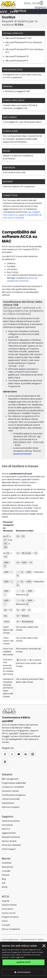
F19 (5, 547)
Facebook (5, 754)
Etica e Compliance (11, 929)
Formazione (7, 825)
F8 (8, 553)
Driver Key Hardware (11, 845)
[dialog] (23, 960)
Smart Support (9, 849)
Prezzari (5, 875)
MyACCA (6, 829)
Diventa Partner (9, 905)
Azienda (5, 901)
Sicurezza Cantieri (10, 791)
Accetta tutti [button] (23, 962)
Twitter (12, 754)
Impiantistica (8, 803)
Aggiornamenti (9, 833)
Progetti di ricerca (10, 917)
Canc (6, 621)
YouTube (19, 754)
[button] (39, 7)
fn (18, 536)
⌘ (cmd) (26, 553)
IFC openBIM (11, 733)
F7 (5, 540)
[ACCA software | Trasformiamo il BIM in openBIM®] (9, 711)
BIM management (10, 779)
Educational (7, 867)
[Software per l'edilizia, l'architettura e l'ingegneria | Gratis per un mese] (8, 4)
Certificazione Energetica (14, 795)
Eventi (5, 921)
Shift (6, 562)
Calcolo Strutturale (11, 799)
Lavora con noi (8, 913)
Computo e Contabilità (13, 787)
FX (23, 536)
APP (3, 883)
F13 (5, 543)
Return (25, 615)
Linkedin (26, 754)
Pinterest (5, 762)
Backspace (27, 621)
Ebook (4, 887)
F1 (7, 536)
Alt (5, 610)
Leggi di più (20, 957)
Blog (4, 879)
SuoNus (20, 10)
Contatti (6, 925)
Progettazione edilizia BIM (14, 783)
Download (6, 863)
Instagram (32, 754)
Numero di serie (9, 841)
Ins (5, 615)
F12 (5, 556)
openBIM (7, 721)
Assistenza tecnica (11, 821)
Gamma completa (10, 807)
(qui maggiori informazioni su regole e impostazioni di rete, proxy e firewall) (22, 215)
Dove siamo (7, 909)
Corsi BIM (6, 871)
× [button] (44, 946)
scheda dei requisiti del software (22, 279)
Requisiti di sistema (11, 837)
